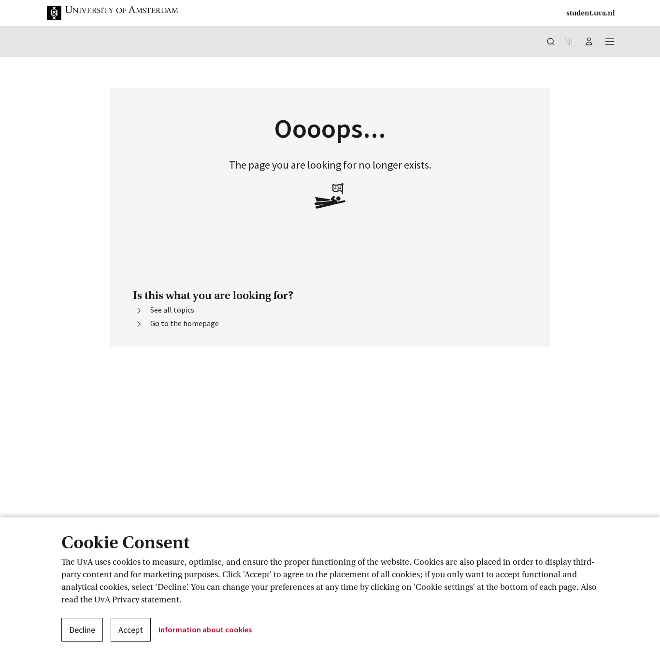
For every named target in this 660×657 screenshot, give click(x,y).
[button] (120, 13)
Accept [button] (130, 629)
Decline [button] (82, 629)
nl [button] (569, 41)
